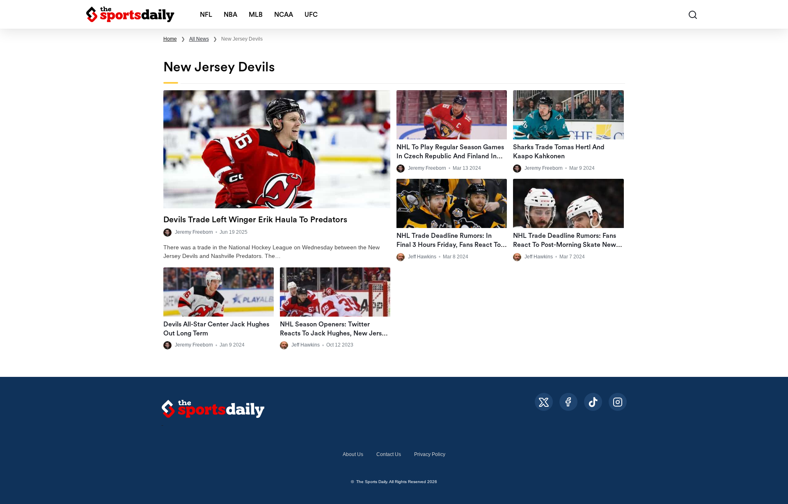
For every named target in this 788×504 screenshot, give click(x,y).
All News (199, 39)
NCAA (283, 14)
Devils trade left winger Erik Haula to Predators (255, 220)
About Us (353, 454)
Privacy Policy (429, 454)
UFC (311, 14)
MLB (256, 14)
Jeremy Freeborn (194, 232)
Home (170, 39)
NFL (206, 14)
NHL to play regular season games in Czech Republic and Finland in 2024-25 (450, 156)
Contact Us (388, 454)
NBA (230, 14)
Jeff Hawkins (422, 257)
